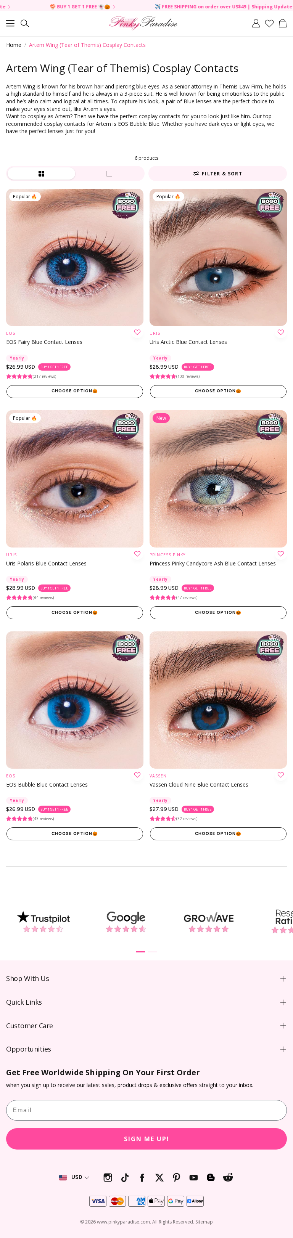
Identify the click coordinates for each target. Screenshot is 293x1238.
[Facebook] (142, 1177)
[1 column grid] (109, 173)
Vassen (158, 776)
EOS (10, 333)
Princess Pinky (167, 554)
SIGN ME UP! (146, 1139)
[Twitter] (159, 1177)
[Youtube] (194, 1177)
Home (13, 44)
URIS (155, 333)
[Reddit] (228, 1177)
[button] (10, 23)
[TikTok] (125, 1177)
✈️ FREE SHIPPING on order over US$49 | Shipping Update (187, 7)
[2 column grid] (41, 173)
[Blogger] (211, 1177)
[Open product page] (74, 700)
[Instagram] (108, 1177)
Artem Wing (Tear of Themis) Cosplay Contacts (87, 44)
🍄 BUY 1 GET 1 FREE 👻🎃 (44, 7)
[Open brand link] (43, 921)
